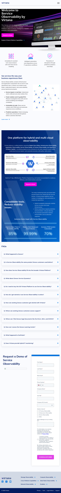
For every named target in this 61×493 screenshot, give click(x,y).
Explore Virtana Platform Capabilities (12, 40)
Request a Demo (7, 35)
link (2, 482)
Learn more (4, 119)
